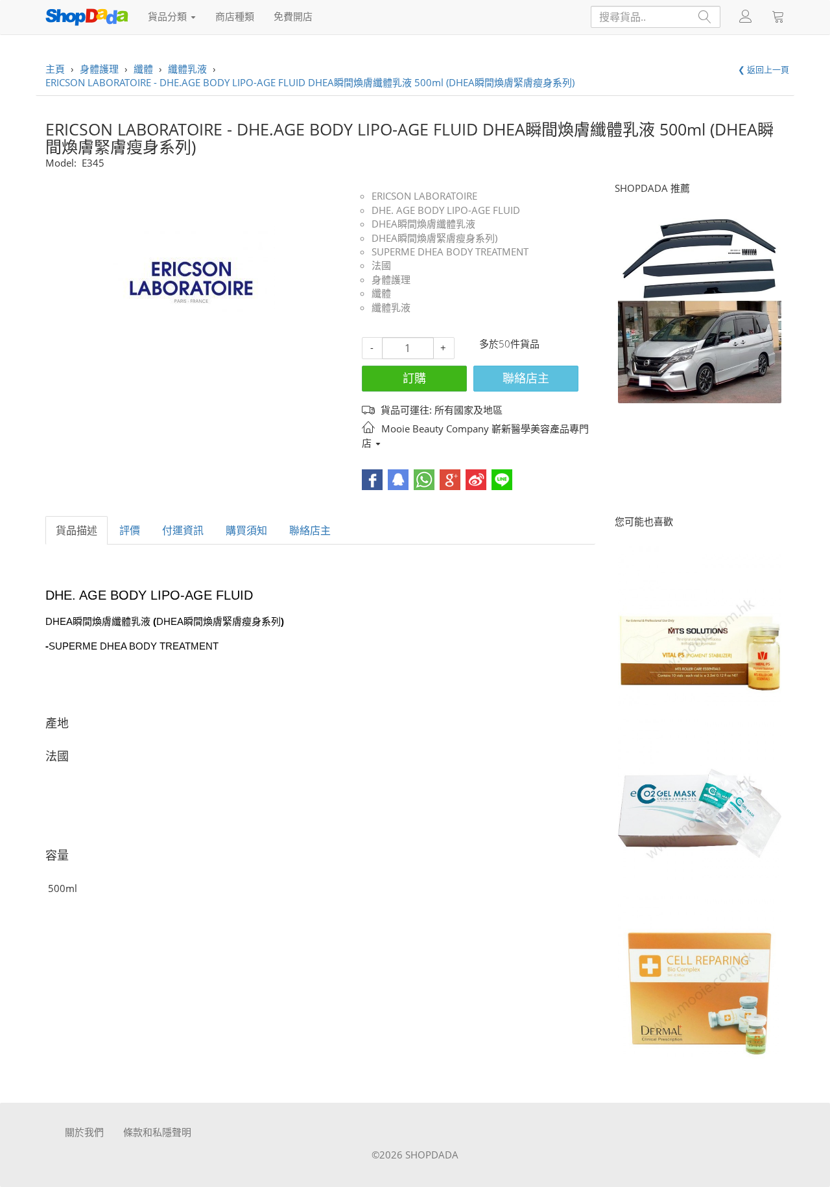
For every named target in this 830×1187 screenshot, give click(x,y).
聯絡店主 (526, 378)
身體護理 (391, 279)
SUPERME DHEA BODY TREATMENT (450, 251)
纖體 (381, 293)
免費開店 (293, 16)
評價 (129, 530)
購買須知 (246, 530)
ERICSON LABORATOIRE (424, 195)
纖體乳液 (391, 307)
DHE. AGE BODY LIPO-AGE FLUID (446, 210)
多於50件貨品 (509, 343)
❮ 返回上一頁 (763, 69)
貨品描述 (76, 530)
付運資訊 (183, 530)
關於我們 (84, 1131)
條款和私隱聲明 (157, 1131)
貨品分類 (168, 16)
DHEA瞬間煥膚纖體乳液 (423, 223)
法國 (381, 265)
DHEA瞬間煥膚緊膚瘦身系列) (434, 237)
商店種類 (234, 16)
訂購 (414, 378)
